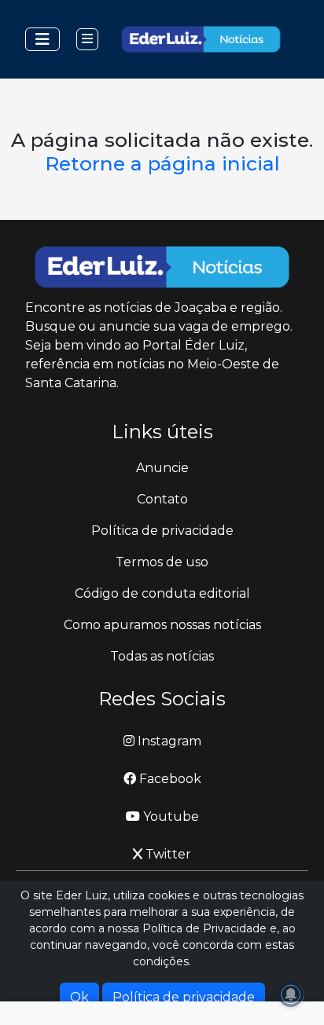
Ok (79, 997)
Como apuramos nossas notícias (162, 624)
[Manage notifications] (291, 994)
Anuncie (162, 467)
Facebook (168, 778)
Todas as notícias (162, 656)
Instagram (167, 741)
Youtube (169, 816)
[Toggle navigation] (42, 39)
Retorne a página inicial (162, 163)
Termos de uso (162, 562)
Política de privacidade (162, 530)
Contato (162, 499)
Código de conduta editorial (162, 593)
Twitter (166, 854)
